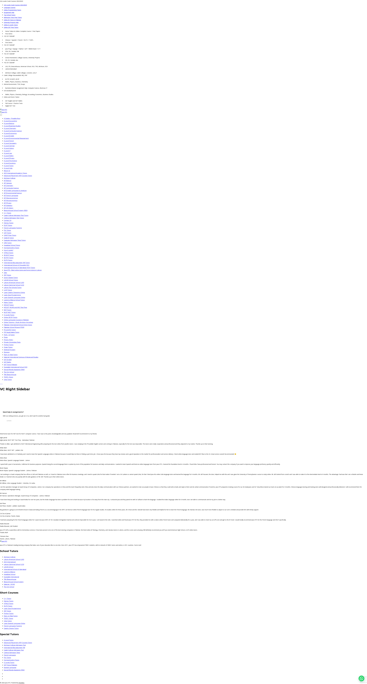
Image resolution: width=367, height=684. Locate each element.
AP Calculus (8, 183)
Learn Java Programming (12, 295)
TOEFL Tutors (8, 377)
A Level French (9, 141)
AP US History (8, 208)
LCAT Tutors (8, 290)
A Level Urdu (8, 168)
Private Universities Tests (12, 342)
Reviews (6, 352)
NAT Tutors (7, 310)
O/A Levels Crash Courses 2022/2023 (15, 5)
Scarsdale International (11, 577)
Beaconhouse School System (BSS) (16, 210)
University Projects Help (11, 22)
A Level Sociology (10, 163)
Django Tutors (8, 223)
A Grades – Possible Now (12, 118)
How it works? (8, 250)
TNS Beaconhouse (10, 374)
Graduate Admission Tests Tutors (15, 240)
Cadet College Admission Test (14, 650)
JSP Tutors (7, 275)
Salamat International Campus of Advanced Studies (21, 357)
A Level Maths (8, 156)
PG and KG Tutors (10, 330)
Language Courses (9, 7)
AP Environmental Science (13, 193)
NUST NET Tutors (9, 312)
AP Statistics (8, 205)
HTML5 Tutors (8, 253)
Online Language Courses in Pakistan (16, 320)
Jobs (5, 273)
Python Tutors (8, 345)
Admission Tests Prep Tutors (13, 17)
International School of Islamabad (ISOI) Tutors (19, 268)
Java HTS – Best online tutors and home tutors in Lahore (23, 270)
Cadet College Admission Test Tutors (16, 215)
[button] (361, 678)
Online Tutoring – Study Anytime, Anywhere (18, 322)
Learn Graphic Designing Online (14, 292)
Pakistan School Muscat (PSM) (14, 327)
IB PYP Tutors (8, 258)
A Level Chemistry (10, 128)
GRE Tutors (7, 243)
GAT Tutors (7, 233)
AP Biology (7, 181)
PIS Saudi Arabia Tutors (11, 332)
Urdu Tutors (8, 379)
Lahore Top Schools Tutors (12, 287)
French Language (10, 655)
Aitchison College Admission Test (15, 645)
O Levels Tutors (9, 315)
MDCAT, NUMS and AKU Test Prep (15, 307)
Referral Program (9, 350)
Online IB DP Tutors (10, 317)
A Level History (9, 148)
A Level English (9, 136)
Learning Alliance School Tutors (14, 300)
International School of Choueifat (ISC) (16, 265)
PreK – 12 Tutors (9, 335)
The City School (9, 372)
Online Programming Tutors (12, 10)
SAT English (8, 360)
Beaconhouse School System (14, 582)
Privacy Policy (8, 340)
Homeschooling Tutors (11, 248)
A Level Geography (10, 143)
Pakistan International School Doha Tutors (18, 325)
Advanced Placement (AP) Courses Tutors (18, 176)
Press (6, 337)
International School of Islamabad (15, 569)
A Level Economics (10, 133)
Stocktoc (21, 683)
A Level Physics (9, 158)
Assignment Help (9, 12)
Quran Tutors (8, 347)
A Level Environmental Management (16, 138)
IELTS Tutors (8, 260)
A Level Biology (9, 123)
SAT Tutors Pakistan (10, 365)
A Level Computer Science (13, 131)
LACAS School (8, 567)
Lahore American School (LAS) (14, 282)
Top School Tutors (9, 15)
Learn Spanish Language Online (14, 297)
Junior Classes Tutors (11, 277)
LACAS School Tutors (11, 280)
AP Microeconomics (10, 200)
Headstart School (9, 574)
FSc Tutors (7, 230)
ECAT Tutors (8, 225)
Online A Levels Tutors (11, 25)
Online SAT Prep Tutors (11, 27)
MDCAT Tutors (9, 305)
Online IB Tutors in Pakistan (12, 20)
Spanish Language (10, 667)
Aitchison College (9, 178)
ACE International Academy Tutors (15, 173)
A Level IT (7, 151)
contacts (9, 420)
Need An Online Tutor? (15, 400)
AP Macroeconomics (11, 198)
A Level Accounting (10, 121)
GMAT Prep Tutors (10, 235)
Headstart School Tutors (12, 245)
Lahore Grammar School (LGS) (14, 285)
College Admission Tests (12, 652)
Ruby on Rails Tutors (10, 355)
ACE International (10, 562)
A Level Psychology (10, 161)
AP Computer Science (11, 188)
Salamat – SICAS (9, 584)
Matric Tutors (8, 302)
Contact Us (7, 220)
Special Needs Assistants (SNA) (14, 369)
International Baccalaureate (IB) (14, 648)
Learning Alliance (9, 572)
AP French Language (11, 195)
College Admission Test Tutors (14, 218)
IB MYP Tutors (9, 255)
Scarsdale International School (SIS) (15, 367)
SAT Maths (7, 362)
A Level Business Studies (12, 126)
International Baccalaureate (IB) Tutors (17, 263)
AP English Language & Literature (15, 190)
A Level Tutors (8, 166)
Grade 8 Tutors (9, 238)
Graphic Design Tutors (11, 628)
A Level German (9, 146)
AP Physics (7, 203)
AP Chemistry (8, 185)
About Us (7, 171)
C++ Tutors (7, 213)
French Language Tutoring (13, 228)
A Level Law (8, 153)
